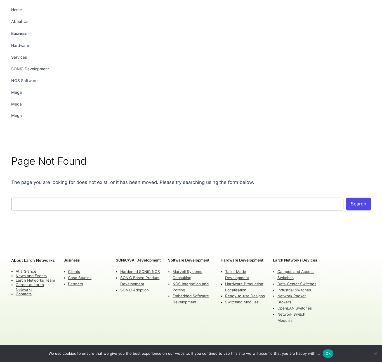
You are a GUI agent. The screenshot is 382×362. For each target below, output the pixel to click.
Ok (328, 353)
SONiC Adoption (134, 290)
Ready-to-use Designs (245, 296)
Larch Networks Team (35, 280)
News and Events (31, 276)
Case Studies (79, 277)
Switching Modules (242, 302)
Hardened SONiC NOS (140, 271)
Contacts (24, 294)
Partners (75, 284)
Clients (74, 271)
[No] (375, 353)
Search (358, 204)
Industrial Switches (294, 290)
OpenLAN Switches (294, 308)
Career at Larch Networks (30, 286)
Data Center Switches (296, 284)
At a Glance (26, 271)
